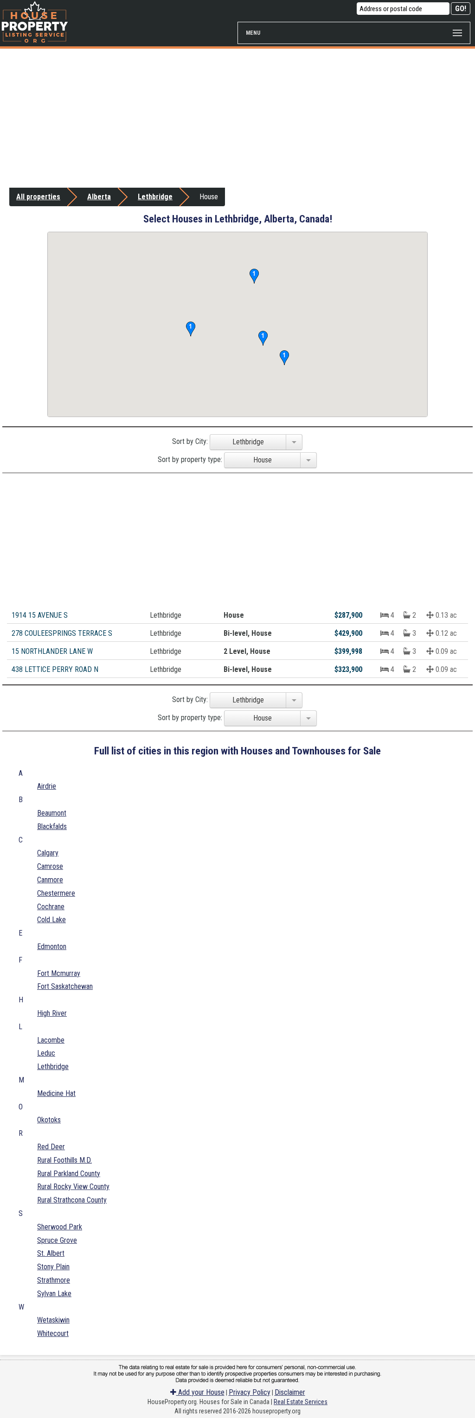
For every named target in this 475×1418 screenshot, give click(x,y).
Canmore (50, 879)
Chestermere (56, 893)
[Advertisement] (237, 118)
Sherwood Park (59, 1226)
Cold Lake (51, 919)
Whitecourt (53, 1333)
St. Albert (50, 1253)
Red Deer (51, 1146)
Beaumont (51, 813)
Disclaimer (290, 1392)
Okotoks (49, 1119)
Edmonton (51, 946)
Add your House (200, 1392)
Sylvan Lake (54, 1293)
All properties (38, 196)
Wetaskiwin (53, 1320)
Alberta (99, 196)
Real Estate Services (300, 1401)
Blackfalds (52, 826)
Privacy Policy (249, 1392)
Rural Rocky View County (73, 1186)
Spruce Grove (57, 1240)
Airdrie (46, 786)
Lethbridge (155, 196)
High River (52, 1013)
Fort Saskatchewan (65, 986)
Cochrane (50, 906)
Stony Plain (53, 1266)
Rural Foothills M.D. (64, 1160)
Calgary (47, 852)
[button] (284, 358)
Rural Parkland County (68, 1173)
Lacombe (50, 1040)
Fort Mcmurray (58, 973)
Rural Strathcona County (72, 1200)
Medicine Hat (56, 1093)
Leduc (46, 1053)
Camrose (50, 866)
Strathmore (53, 1280)
